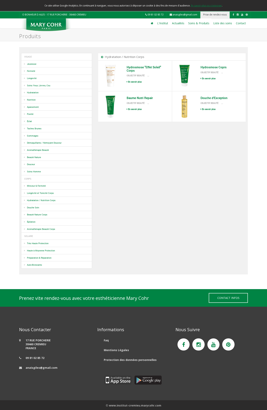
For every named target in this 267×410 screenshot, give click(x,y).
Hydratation (33, 92)
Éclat (29, 121)
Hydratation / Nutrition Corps (41, 200)
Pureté (30, 113)
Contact (241, 23)
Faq (106, 340)
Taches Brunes (34, 128)
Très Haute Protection (37, 243)
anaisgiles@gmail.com (184, 14)
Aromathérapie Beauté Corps (41, 228)
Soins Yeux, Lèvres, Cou (38, 85)
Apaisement (33, 106)
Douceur (31, 164)
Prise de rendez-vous (215, 14)
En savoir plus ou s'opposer (206, 5)
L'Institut (162, 23)
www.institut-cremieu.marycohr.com (135, 405)
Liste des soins (222, 23)
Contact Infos (228, 298)
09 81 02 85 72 (155, 14)
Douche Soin (33, 207)
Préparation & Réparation (39, 257)
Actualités (178, 23)
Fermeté (31, 70)
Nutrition (31, 99)
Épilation (31, 221)
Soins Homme (34, 171)
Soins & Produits (198, 23)
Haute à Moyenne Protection (41, 250)
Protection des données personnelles (130, 360)
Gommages (32, 135)
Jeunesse (31, 63)
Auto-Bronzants (34, 264)
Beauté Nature (34, 157)
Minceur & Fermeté (36, 185)
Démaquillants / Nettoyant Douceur (44, 142)
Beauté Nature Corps (37, 214)
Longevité (32, 78)
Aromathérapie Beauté (38, 149)
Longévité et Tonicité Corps (40, 193)
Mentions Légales (116, 350)
